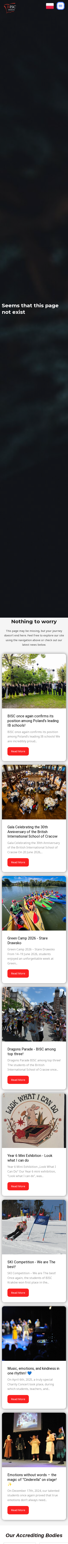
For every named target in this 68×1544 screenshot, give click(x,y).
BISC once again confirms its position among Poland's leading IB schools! (33, 721)
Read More (18, 751)
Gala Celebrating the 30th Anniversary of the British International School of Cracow (32, 831)
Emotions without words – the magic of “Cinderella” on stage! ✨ (32, 1479)
